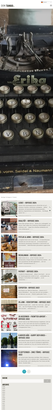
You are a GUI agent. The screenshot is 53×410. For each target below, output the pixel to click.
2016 (3, 405)
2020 (3, 397)
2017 (3, 403)
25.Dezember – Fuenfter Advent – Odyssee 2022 (32, 317)
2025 (3, 388)
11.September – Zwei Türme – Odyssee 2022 (34, 353)
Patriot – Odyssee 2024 (28, 271)
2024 (3, 390)
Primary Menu (51, 5)
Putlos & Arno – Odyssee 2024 (31, 237)
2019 (3, 399)
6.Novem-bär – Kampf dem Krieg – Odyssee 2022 (32, 336)
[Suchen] (47, 381)
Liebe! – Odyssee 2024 (27, 202)
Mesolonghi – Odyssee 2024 (29, 255)
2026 (3, 386)
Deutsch (45, 2)
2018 (3, 401)
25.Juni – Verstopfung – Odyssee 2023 (34, 302)
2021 (3, 396)
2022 (3, 394)
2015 (3, 407)
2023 (3, 392)
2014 (3, 409)
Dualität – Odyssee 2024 (28, 220)
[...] (25, 212)
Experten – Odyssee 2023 (29, 287)
